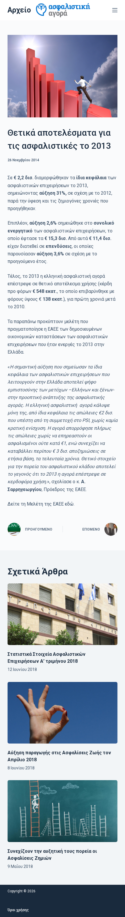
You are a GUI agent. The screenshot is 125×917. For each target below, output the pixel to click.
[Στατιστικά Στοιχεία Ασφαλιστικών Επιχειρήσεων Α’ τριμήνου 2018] (62, 614)
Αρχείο (19, 10)
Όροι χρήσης (18, 910)
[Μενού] (114, 10)
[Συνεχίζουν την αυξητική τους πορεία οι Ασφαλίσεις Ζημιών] (62, 811)
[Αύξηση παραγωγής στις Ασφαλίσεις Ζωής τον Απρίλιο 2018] (62, 713)
